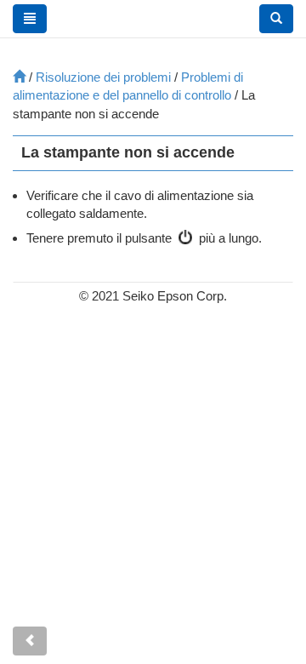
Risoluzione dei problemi (103, 77)
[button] (276, 18)
